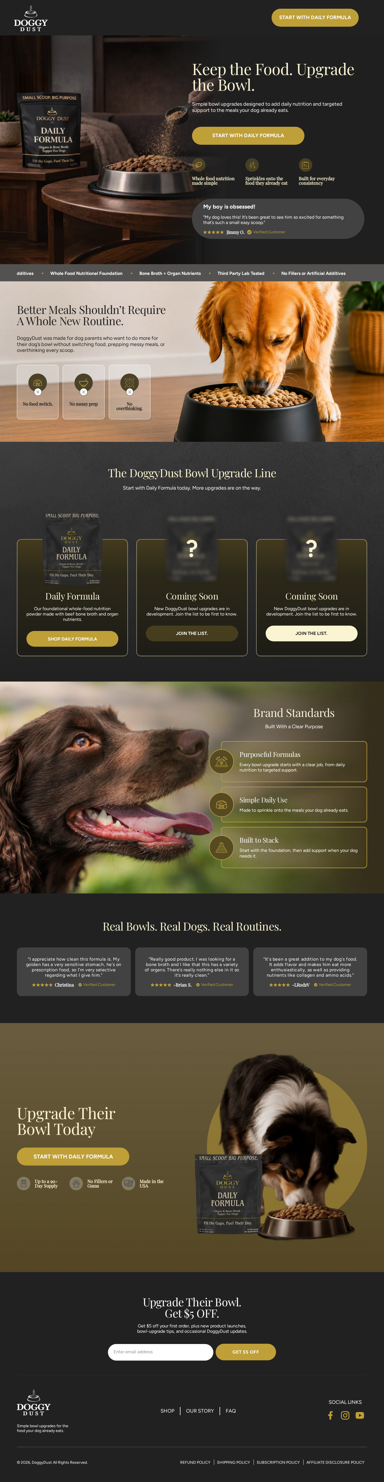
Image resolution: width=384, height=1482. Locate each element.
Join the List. (192, 633)
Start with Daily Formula (315, 17)
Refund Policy (195, 1462)
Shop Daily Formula (72, 639)
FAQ (231, 1411)
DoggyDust (42, 1462)
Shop (167, 1411)
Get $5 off (245, 1352)
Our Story (200, 1411)
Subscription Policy (279, 1462)
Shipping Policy (234, 1462)
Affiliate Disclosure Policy (335, 1462)
